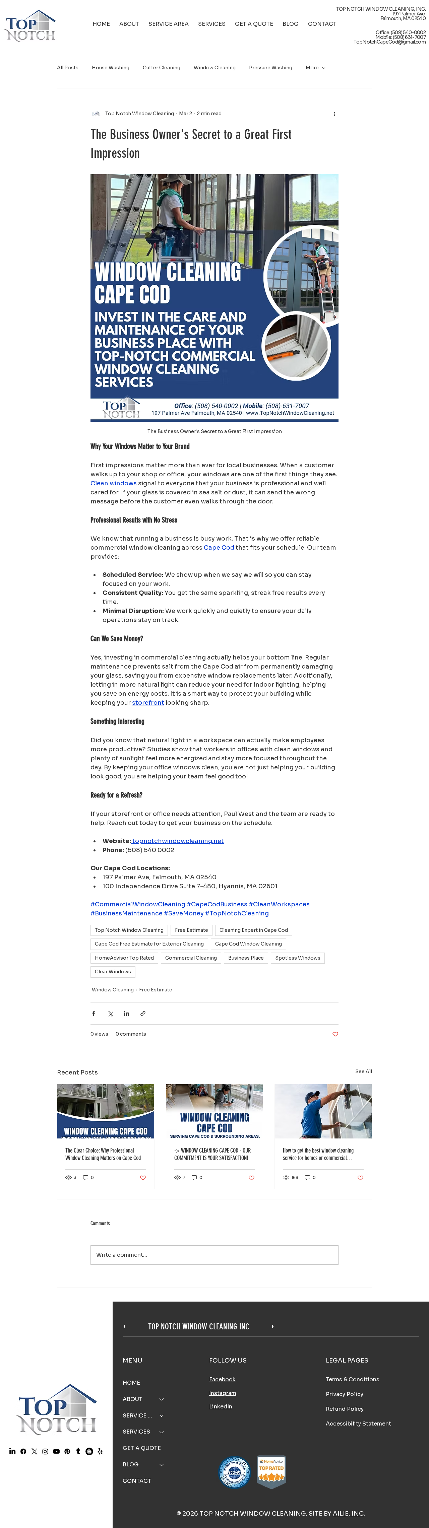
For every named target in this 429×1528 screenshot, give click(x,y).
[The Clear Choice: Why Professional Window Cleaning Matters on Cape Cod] (105, 1111)
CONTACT (137, 1480)
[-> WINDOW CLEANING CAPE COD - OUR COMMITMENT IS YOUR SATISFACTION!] (214, 1111)
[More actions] (334, 114)
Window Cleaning (215, 68)
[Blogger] (89, 1451)
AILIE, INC (348, 1513)
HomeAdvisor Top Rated (124, 958)
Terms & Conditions (352, 1379)
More (312, 68)
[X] (34, 1451)
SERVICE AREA (138, 1415)
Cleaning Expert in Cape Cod (254, 930)
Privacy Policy (344, 1394)
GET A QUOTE (142, 1448)
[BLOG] (162, 1465)
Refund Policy (345, 1408)
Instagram (222, 1393)
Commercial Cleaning (191, 958)
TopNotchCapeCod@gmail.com (390, 42)
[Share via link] (143, 1013)
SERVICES (136, 1431)
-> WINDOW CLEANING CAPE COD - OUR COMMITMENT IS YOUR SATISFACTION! (212, 1154)
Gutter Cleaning (161, 68)
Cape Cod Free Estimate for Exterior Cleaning (149, 944)
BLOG (131, 1464)
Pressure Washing (270, 68)
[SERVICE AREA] (162, 1416)
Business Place (246, 958)
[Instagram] (45, 1451)
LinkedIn (220, 1406)
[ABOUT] (162, 1399)
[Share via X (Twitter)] (110, 1013)
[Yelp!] (100, 1451)
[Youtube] (56, 1451)
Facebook (222, 1379)
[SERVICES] (162, 1432)
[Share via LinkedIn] (126, 1013)
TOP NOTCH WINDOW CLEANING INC (198, 1326)
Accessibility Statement (358, 1423)
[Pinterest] (67, 1451)
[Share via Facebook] (93, 1013)
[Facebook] (23, 1451)
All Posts (67, 68)
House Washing (110, 68)
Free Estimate (191, 930)
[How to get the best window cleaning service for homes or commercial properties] (323, 1111)
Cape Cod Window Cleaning (248, 944)
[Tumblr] (78, 1451)
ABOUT (132, 1399)
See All (363, 1071)
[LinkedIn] (12, 1451)
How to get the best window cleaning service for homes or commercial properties (318, 1154)
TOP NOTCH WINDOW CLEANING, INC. (381, 9)
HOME (131, 1382)
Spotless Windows (297, 958)
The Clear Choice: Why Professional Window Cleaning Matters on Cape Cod (103, 1154)
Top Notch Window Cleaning (129, 930)
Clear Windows (113, 972)
